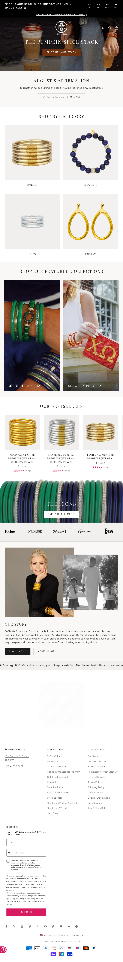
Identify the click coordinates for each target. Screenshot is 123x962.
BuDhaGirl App (55, 756)
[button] (61, 704)
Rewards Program (56, 766)
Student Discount (97, 766)
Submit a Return (55, 787)
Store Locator (54, 797)
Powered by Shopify (71, 941)
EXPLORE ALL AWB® (61, 514)
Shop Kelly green (82, 49)
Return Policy (95, 782)
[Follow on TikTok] (53, 926)
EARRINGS (90, 254)
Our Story (93, 756)
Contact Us (53, 782)
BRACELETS (90, 185)
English (76, 935)
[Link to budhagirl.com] (22, 432)
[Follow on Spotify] (76, 926)
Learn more (17, 651)
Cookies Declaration (99, 797)
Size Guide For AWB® (59, 792)
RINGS (32, 254)
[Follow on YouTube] (45, 926)
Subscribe (52, 761)
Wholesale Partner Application (63, 803)
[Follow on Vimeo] (60, 926)
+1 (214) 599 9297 (14, 766)
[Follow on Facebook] (6, 926)
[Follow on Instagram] (21, 926)
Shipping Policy (96, 787)
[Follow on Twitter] (14, 926)
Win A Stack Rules (97, 808)
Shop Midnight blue (41, 49)
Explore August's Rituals (61, 97)
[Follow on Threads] (29, 926)
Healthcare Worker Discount (103, 771)
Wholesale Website (57, 808)
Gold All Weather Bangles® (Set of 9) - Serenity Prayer (22, 458)
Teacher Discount (97, 761)
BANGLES (32, 185)
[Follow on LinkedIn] (68, 926)
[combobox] (12, 852)
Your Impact (47, 651)
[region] (61, 43)
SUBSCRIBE (26, 912)
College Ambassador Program (63, 771)
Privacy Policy (95, 792)
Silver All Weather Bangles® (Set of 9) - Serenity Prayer (61, 458)
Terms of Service (96, 777)
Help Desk (52, 813)
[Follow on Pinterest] (37, 926)
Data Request (95, 803)
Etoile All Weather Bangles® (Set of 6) (100, 456)
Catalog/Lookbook (58, 777)
